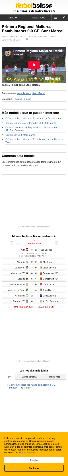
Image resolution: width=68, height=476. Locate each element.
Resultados (38, 17)
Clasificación (46, 307)
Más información (27, 452)
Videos (27, 99)
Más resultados (23, 307)
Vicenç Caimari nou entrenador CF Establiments (30, 123)
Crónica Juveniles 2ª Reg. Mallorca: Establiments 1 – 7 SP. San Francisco (34, 129)
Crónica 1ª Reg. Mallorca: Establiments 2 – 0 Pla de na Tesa (34, 141)
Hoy (9, 376)
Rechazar (34, 468)
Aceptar (34, 460)
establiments (24, 93)
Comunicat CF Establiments (20, 134)
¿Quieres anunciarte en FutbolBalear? (34, 226)
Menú (11, 17)
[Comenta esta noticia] (27, 39)
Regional (17, 99)
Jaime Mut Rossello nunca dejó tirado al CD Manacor (32, 386)
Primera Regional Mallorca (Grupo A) (34, 236)
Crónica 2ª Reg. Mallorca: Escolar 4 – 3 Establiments (33, 118)
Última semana (29, 376)
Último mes (54, 376)
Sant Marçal (38, 93)
